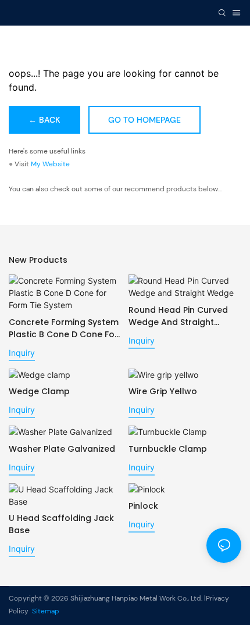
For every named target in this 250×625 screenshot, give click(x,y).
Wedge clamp (39, 391)
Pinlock (143, 506)
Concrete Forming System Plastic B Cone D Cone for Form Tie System (64, 328)
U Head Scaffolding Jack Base (61, 524)
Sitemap (44, 611)
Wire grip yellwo (162, 391)
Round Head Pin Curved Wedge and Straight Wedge (178, 316)
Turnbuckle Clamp (167, 449)
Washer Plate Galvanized (62, 449)
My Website (50, 164)
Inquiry (22, 353)
